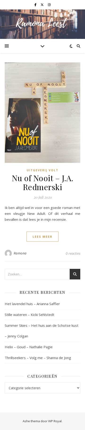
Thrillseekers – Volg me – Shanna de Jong (38, 357)
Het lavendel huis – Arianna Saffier (32, 303)
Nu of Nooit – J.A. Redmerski (42, 182)
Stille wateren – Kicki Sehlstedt (29, 314)
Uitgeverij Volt (42, 170)
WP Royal (55, 421)
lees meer (42, 236)
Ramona (20, 253)
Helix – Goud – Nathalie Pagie (29, 346)
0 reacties (73, 253)
